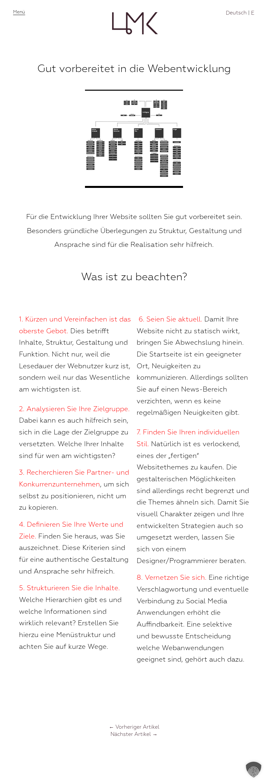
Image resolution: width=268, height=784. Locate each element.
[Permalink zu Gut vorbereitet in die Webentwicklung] (134, 186)
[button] (253, 769)
